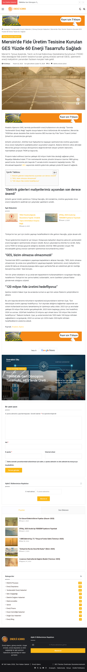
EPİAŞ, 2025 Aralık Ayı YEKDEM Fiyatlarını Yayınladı (38, 529)
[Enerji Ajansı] (17, 9)
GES (24, 165)
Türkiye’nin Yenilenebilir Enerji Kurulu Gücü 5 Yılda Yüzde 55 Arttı (26, 378)
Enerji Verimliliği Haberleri (16, 612)
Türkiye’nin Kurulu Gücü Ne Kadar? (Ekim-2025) (37, 549)
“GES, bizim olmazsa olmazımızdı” (24, 178)
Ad (6, 442)
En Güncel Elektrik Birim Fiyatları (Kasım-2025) (36, 518)
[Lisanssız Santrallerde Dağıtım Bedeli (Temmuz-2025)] (11, 562)
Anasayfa (6, 29)
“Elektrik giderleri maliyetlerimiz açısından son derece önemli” (34, 176)
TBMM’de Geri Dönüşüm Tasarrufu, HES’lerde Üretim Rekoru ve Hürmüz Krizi (46, 2)
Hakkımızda (61, 668)
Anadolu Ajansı (18, 327)
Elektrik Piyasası (12, 583)
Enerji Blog (10, 619)
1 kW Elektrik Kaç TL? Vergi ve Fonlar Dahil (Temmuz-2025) (41, 539)
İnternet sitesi (50, 452)
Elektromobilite (12, 601)
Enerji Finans (11, 608)
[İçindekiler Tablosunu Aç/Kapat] (53, 172)
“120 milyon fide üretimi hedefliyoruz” (25, 181)
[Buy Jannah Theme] (43, 20)
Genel (9, 605)
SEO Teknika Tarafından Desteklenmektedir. (70, 664)
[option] (43, 377)
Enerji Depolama (12, 586)
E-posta (8, 452)
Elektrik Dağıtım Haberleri (16, 597)
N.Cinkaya (6, 63)
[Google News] (48, 350)
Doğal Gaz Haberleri (14, 616)
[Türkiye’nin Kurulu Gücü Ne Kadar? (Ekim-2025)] (11, 552)
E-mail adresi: (30, 491)
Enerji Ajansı (36, 664)
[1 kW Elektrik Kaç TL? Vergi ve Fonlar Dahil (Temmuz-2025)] (11, 542)
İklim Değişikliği (12, 594)
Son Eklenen (63, 510)
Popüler (22, 510)
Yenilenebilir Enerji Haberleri (21, 29)
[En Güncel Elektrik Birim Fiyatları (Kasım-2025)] (11, 521)
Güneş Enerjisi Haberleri (41, 29)
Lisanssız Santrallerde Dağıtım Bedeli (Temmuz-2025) (39, 559)
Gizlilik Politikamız (78, 668)
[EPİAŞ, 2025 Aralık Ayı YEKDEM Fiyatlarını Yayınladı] (51, 217)
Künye (68, 668)
